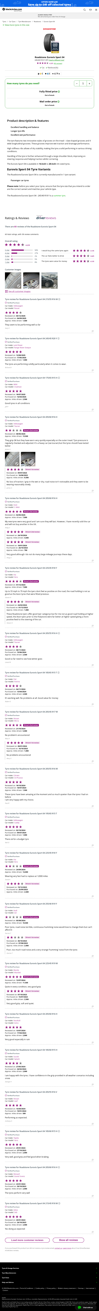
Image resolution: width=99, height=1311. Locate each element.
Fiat (15, 679)
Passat (16, 308)
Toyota (16, 1138)
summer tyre (59, 195)
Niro (16, 577)
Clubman (18, 387)
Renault (17, 1174)
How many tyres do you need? (23, 83)
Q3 (15, 913)
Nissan (16, 718)
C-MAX (17, 507)
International (90, 1288)
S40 (15, 1212)
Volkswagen (18, 306)
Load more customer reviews (27, 1240)
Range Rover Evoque (22, 347)
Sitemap (81, 1288)
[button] (84, 10)
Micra (16, 721)
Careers (5, 1290)
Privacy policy (51, 1288)
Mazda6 (17, 972)
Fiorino (17, 681)
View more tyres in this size (17, 25)
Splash (17, 1059)
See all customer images (19, 291)
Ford (15, 505)
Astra (16, 1023)
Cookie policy (39, 1288)
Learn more (67, 1248)
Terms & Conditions (26, 1288)
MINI (15, 384)
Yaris (16, 1140)
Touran (17, 426)
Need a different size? (56, 60)
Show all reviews (68, 1240)
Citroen (16, 775)
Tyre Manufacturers (9, 1273)
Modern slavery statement (67, 1288)
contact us (58, 1248)
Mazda (16, 970)
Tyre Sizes (5, 1278)
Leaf (16, 1101)
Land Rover (18, 345)
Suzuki (16, 1056)
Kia (15, 575)
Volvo (16, 1210)
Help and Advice (8, 1282)
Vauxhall (17, 1020)
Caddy (16, 822)
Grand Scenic (19, 1176)
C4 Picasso (18, 778)
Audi (15, 910)
